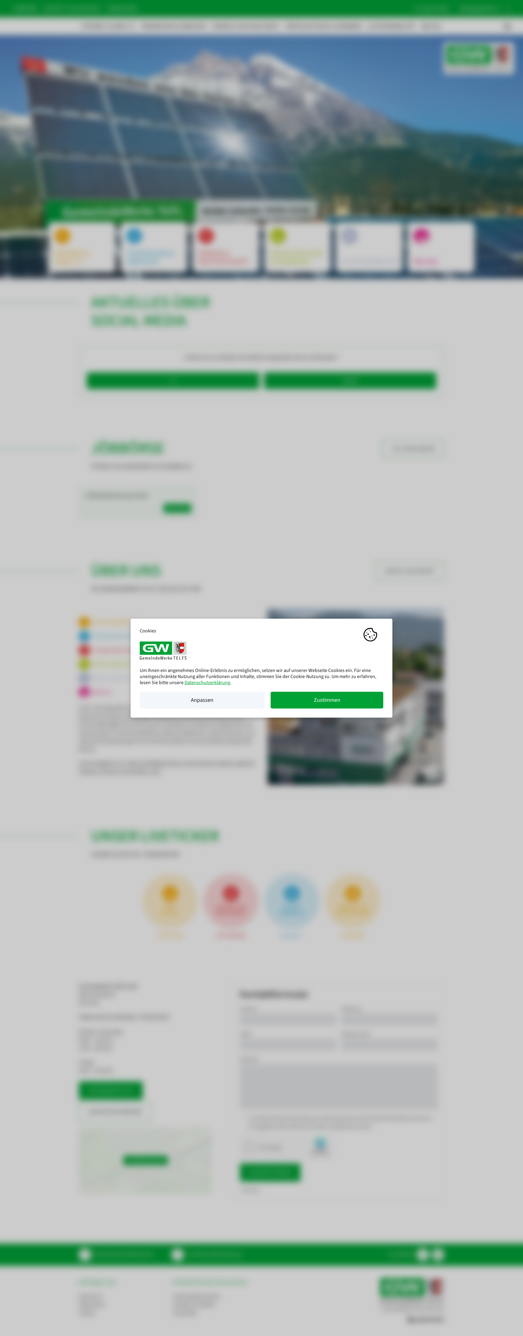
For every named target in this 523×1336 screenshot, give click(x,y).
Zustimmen (327, 700)
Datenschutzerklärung (207, 682)
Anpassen (202, 700)
